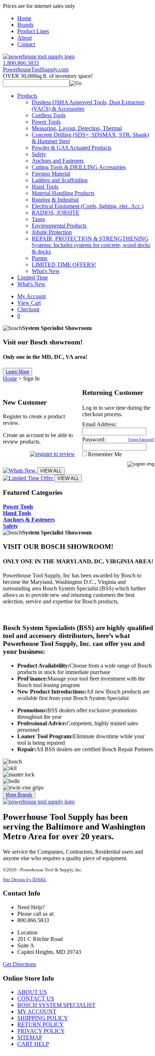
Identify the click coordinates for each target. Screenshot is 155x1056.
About (24, 38)
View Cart (29, 303)
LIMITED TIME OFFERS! (64, 264)
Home (24, 18)
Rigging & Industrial (55, 200)
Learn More (17, 371)
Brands (25, 25)
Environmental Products (59, 226)
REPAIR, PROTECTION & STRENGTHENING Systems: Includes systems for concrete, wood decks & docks (91, 245)
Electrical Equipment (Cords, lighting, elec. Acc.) (87, 206)
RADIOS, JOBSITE (55, 213)
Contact (26, 44)
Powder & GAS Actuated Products (71, 148)
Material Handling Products (63, 193)
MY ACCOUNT (36, 1011)
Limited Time (32, 277)
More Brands (19, 794)
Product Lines (33, 31)
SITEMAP (29, 1037)
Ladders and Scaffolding (60, 180)
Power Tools (46, 122)
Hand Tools (45, 187)
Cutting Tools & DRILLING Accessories (79, 167)
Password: (94, 439)
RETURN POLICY (40, 1024)
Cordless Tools (49, 115)
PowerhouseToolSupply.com (35, 69)
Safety (39, 154)
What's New (46, 271)
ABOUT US (32, 992)
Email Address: (99, 424)
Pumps (39, 258)
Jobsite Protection (52, 232)
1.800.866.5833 (21, 63)
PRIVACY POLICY (41, 1031)
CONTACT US (35, 998)
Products (27, 96)
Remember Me (105, 454)
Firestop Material (51, 174)
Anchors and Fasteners (58, 161)
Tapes (38, 219)
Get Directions (19, 964)
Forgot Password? (141, 439)
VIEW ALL (51, 471)
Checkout (28, 309)
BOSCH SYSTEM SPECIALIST (56, 1005)
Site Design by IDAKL (24, 879)
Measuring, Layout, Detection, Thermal (77, 128)
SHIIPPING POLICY (42, 1018)
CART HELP (33, 1044)
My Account (31, 296)
